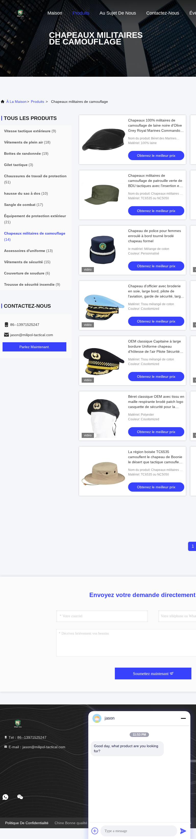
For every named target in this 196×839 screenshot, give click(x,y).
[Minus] (183, 718)
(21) (35, 219)
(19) (26, 153)
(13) (28, 251)
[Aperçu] (20, 13)
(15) (27, 262)
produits (37, 102)
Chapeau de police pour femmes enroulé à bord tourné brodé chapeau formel (154, 236)
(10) (26, 193)
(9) (30, 131)
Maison (54, 13)
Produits (80, 13)
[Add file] (95, 830)
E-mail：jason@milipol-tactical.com (36, 747)
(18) (27, 142)
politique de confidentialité (26, 823)
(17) (23, 205)
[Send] (183, 830)
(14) (34, 236)
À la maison (16, 102)
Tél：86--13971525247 (27, 737)
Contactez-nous (162, 13)
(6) (27, 273)
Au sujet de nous (118, 13)
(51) (35, 179)
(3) (18, 165)
